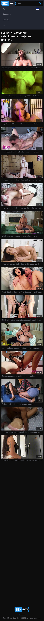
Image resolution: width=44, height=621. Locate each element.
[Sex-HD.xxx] (8, 3)
